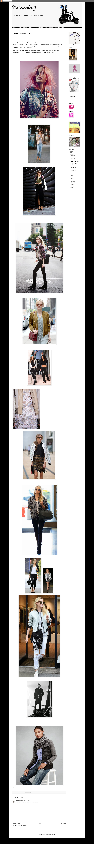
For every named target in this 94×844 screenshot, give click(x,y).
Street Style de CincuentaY (59, 27)
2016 (71, 151)
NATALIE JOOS (73, 170)
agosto (72, 173)
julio (71, 175)
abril (72, 179)
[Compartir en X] (28, 792)
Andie (17, 800)
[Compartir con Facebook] (29, 792)
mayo (72, 178)
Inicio (40, 823)
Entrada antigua (63, 823)
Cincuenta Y (24, 8)
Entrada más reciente (16, 823)
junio (72, 176)
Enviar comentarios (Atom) (22, 825)
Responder (18, 803)
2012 (71, 187)
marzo (72, 181)
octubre (72, 158)
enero (72, 184)
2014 (71, 154)
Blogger (53, 834)
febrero (72, 182)
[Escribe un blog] (27, 792)
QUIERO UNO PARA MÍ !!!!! (75, 169)
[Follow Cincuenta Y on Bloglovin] (74, 91)
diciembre (72, 155)
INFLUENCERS (73, 167)
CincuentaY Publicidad (49, 27)
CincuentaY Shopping (23, 27)
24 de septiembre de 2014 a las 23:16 (24, 800)
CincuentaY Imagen (39, 27)
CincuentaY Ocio (31, 27)
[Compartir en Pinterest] (30, 792)
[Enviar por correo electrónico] (25, 792)
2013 (71, 186)
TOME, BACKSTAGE (74, 166)
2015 (71, 152)
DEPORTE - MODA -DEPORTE (74, 164)
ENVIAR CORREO (72, 96)
